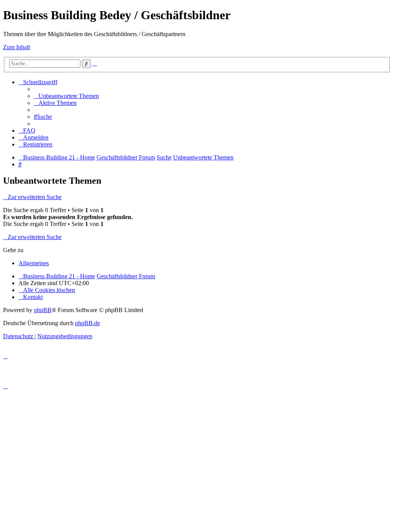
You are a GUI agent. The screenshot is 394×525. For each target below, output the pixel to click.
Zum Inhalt (16, 47)
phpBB (43, 310)
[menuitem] (66, 96)
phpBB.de (87, 323)
